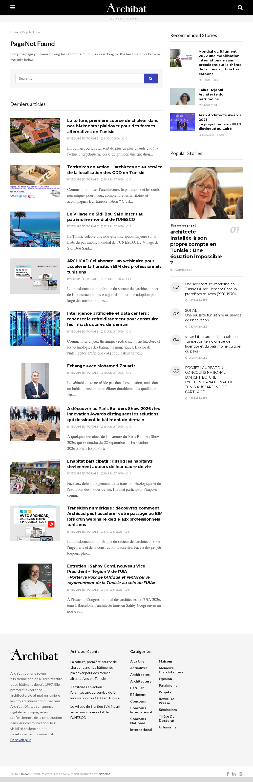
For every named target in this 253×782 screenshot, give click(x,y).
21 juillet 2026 (113, 278)
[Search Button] (240, 7)
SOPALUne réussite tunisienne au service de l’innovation (213, 315)
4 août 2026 (111, 138)
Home (14, 32)
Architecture (140, 681)
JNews (25, 774)
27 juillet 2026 (113, 226)
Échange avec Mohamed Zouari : (101, 366)
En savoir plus (20, 740)
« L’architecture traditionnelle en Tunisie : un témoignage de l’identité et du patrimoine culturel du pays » (213, 343)
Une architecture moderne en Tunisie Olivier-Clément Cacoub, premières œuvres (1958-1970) (211, 289)
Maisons (166, 661)
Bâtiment (138, 694)
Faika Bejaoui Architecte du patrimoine (211, 94)
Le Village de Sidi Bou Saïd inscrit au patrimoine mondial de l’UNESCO (95, 712)
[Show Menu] (12, 7)
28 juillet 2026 (113, 179)
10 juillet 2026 (113, 473)
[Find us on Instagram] (241, 774)
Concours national (138, 721)
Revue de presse (166, 701)
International (141, 729)
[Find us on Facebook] (228, 774)
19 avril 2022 (209, 79)
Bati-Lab (137, 688)
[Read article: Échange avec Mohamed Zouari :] (35, 381)
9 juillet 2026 (112, 589)
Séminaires (168, 709)
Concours (138, 701)
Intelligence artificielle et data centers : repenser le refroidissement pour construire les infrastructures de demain (112, 319)
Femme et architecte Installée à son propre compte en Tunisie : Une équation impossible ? (196, 244)
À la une (137, 661)
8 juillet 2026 (112, 531)
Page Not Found (32, 32)
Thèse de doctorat (167, 718)
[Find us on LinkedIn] (234, 774)
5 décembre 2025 (212, 134)
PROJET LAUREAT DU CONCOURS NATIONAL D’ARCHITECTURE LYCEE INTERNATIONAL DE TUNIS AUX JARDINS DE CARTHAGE (209, 380)
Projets (165, 692)
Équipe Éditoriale (84, 138)
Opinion (165, 679)
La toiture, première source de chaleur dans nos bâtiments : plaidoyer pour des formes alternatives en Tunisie (112, 126)
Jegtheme (103, 774)
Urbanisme (167, 727)
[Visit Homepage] (126, 7)
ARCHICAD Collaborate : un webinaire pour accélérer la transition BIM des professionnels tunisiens (114, 266)
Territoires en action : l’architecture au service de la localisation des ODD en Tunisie (95, 692)
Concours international (141, 710)
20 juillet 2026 (113, 372)
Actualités (139, 668)
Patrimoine (168, 685)
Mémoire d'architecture (171, 670)
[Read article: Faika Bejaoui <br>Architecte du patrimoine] (182, 96)
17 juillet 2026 (113, 331)
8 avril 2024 (209, 105)
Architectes (140, 674)
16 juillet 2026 (113, 426)
